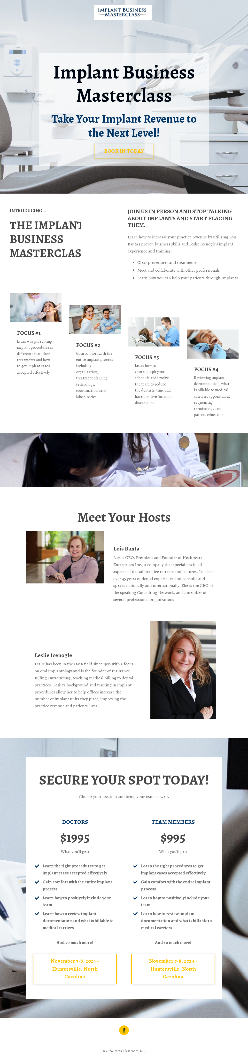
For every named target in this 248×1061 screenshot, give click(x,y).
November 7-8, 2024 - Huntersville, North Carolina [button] (75, 968)
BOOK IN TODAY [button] (124, 150)
